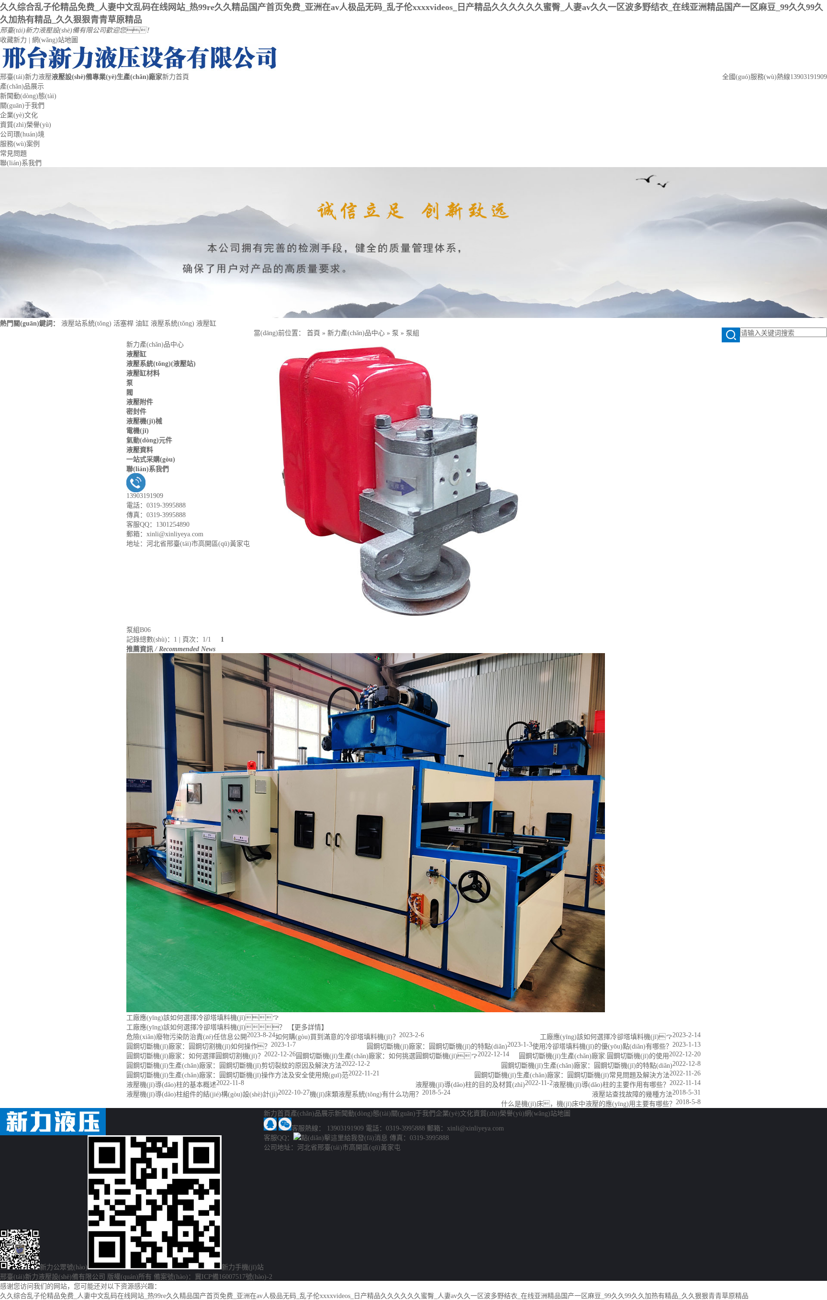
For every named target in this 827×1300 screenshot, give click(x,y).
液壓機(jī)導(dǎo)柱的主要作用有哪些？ (611, 1084)
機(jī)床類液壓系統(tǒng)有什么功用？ (366, 1094)
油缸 (142, 323)
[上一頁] (218, 639)
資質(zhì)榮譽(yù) (25, 124)
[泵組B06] (397, 622)
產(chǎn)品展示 (22, 86)
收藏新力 (13, 40)
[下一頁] (227, 639)
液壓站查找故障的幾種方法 (632, 1094)
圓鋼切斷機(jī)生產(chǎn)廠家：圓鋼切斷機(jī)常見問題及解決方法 (572, 1075)
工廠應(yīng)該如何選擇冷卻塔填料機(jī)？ (202, 1017)
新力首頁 (175, 76)
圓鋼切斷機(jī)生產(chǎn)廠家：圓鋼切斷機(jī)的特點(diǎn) (586, 1065)
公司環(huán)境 (22, 134)
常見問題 (13, 153)
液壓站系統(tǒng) (86, 323)
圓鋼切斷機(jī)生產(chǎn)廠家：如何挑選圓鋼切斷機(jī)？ (387, 1056)
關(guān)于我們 (22, 105)
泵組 (412, 333)
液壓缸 (206, 323)
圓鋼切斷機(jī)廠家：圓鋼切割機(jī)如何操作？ (198, 1046)
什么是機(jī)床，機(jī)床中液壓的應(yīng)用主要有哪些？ (588, 1104)
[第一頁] (214, 639)
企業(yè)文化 (19, 115)
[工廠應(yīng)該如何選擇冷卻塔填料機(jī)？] (365, 1010)
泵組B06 (138, 629)
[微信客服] (285, 1128)
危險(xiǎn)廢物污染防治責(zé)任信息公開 (186, 1036)
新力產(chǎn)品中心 (155, 344)
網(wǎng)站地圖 (55, 40)
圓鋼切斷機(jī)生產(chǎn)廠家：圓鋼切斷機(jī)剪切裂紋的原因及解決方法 (234, 1065)
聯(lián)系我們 (21, 163)
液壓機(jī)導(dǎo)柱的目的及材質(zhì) (470, 1084)
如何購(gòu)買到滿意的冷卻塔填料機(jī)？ (337, 1036)
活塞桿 (123, 323)
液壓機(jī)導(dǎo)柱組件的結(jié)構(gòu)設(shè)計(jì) (202, 1094)
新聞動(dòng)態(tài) (28, 96)
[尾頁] (231, 639)
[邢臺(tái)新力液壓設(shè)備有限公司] (139, 68)
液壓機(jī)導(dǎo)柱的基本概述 (171, 1084)
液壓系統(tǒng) (172, 323)
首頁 (313, 333)
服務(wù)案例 (20, 143)
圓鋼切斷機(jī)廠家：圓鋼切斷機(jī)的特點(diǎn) (437, 1046)
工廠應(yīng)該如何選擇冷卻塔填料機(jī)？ (606, 1036)
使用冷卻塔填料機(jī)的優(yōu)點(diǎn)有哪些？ (602, 1046)
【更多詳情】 (308, 1027)
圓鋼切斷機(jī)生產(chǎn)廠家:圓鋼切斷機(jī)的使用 (594, 1056)
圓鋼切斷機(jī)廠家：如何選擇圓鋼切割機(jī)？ (195, 1056)
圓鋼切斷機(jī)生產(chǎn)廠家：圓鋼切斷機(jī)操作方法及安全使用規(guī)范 (237, 1075)
